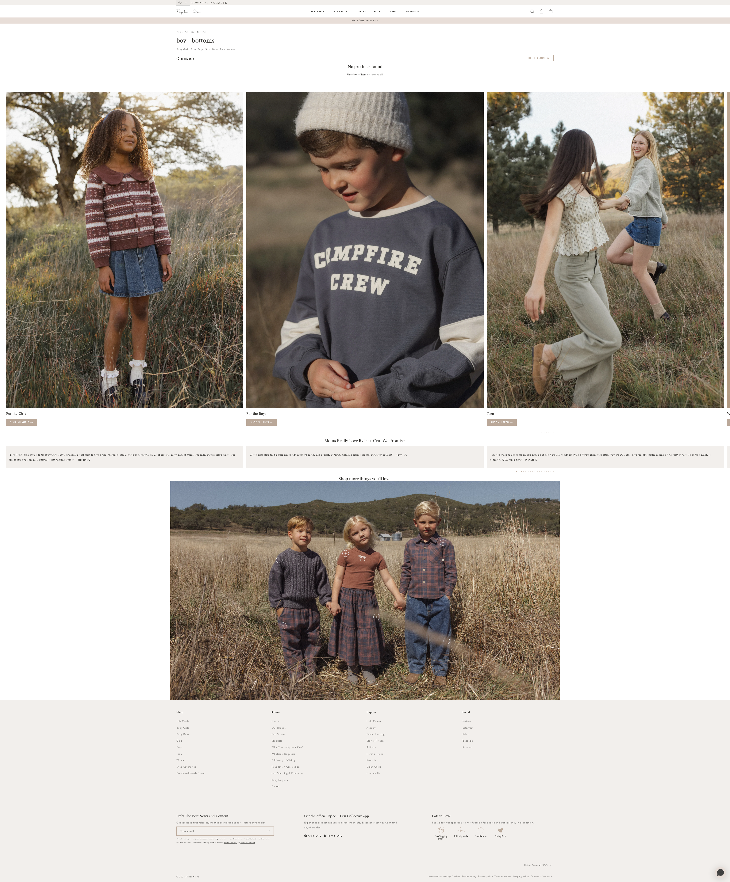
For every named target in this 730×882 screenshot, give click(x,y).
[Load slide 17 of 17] (553, 471)
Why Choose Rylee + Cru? (287, 747)
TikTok (465, 734)
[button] (319, 11)
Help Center (374, 721)
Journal (275, 721)
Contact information (541, 876)
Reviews (466, 721)
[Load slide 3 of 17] (521, 471)
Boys (179, 747)
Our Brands (278, 727)
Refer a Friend (375, 753)
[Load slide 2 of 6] (544, 432)
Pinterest (467, 747)
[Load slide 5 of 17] (526, 471)
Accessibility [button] (435, 876)
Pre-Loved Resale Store (190, 773)
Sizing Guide (374, 766)
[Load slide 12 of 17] (542, 471)
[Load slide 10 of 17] (537, 471)
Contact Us (373, 773)
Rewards (371, 760)
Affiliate (371, 747)
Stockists (276, 740)
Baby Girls (182, 727)
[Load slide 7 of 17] (530, 471)
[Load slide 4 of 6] (549, 432)
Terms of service (502, 876)
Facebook (467, 740)
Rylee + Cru (192, 877)
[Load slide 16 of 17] (551, 471)
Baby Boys (182, 734)
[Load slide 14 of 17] (546, 471)
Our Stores (278, 734)
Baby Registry (279, 779)
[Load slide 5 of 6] (551, 432)
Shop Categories (186, 766)
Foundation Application (285, 766)
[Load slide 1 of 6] (542, 432)
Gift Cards (182, 721)
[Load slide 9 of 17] (535, 471)
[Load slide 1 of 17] (517, 471)
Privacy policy (485, 876)
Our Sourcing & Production (287, 773)
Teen (179, 753)
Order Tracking (376, 734)
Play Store (335, 836)
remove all (377, 74)
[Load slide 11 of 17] (539, 471)
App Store (314, 836)
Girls (179, 740)
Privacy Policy (230, 842)
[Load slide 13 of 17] (544, 471)
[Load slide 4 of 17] (523, 471)
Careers (276, 786)
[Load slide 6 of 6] (553, 432)
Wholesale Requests (283, 753)
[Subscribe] (269, 831)
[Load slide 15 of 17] (549, 471)
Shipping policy (521, 876)
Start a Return (375, 740)
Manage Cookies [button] (451, 876)
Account (372, 727)
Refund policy (469, 876)
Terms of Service (247, 842)
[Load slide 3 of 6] (546, 432)
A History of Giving (283, 760)
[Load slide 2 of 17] (519, 471)
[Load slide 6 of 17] (528, 471)
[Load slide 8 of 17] (533, 471)
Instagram (468, 727)
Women (180, 760)
